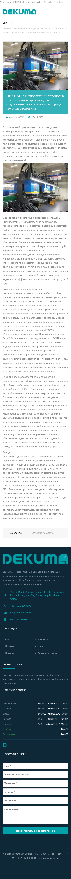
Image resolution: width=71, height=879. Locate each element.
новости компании (43, 532)
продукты (43, 639)
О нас (41, 646)
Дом (5, 23)
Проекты (10, 646)
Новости (9, 653)
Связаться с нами (48, 653)
